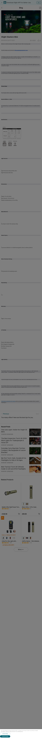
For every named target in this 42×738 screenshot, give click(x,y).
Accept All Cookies (5, 736)
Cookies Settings (5, 733)
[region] (21, 733)
